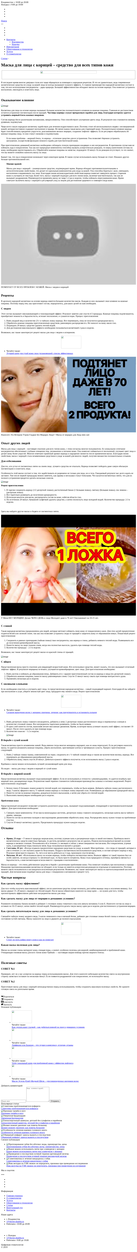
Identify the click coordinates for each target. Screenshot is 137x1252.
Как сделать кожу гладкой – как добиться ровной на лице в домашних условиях (48, 1027)
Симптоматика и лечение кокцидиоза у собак (27, 1161)
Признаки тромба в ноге (12, 1113)
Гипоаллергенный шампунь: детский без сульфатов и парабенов (30, 1123)
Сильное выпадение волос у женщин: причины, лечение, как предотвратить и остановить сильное (51, 712)
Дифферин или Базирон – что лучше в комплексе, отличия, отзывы (42, 1045)
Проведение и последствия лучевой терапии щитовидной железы (36, 1156)
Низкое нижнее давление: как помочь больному (23, 1128)
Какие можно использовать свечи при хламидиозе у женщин (34, 1151)
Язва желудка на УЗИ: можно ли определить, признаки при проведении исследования (45, 1166)
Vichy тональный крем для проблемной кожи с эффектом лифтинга (42, 1063)
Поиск (4, 21)
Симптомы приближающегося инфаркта (19, 1108)
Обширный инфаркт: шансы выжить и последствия (24, 1137)
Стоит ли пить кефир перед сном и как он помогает (30, 940)
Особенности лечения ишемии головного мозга (23, 1132)
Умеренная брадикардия (12, 1118)
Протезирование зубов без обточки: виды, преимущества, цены (35, 1146)
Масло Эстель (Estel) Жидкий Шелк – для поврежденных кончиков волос (45, 1081)
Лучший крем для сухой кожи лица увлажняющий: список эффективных (39, 353)
